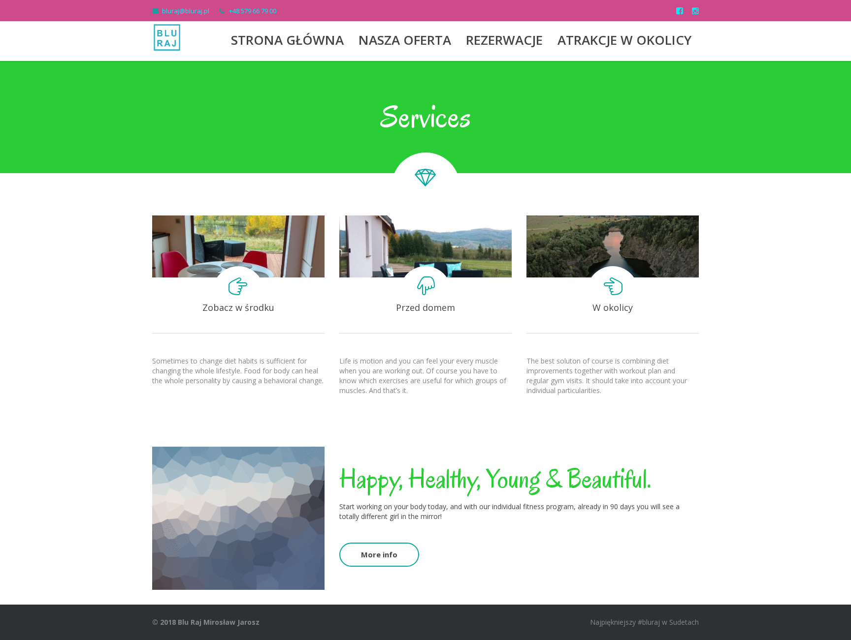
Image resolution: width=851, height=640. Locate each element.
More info (379, 554)
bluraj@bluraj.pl (185, 10)
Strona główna (287, 40)
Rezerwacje (504, 40)
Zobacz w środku (238, 307)
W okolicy (612, 307)
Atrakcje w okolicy (624, 40)
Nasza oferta (405, 40)
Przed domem (425, 307)
